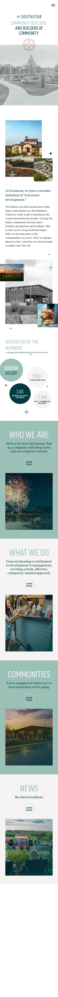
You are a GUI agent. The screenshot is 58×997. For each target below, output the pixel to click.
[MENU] (53, 5)
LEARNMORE (29, 463)
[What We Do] (29, 623)
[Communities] (29, 737)
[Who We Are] (29, 501)
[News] (29, 847)
